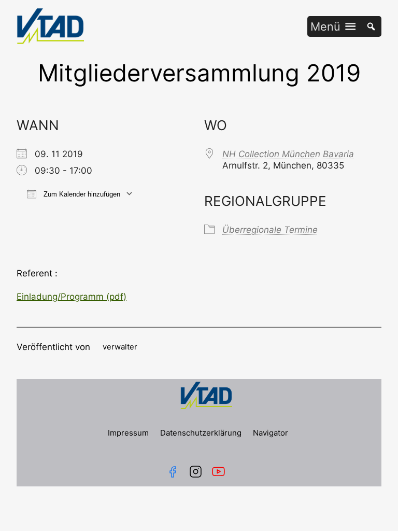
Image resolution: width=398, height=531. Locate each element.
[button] (325, 26)
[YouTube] (220, 471)
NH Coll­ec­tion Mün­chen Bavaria (288, 154)
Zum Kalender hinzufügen (80, 194)
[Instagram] (195, 471)
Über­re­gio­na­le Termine (270, 230)
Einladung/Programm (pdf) (71, 296)
